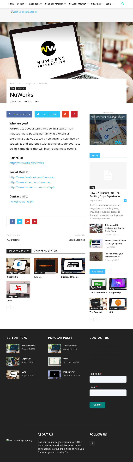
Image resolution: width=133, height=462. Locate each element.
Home (11, 4)
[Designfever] (54, 374)
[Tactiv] (18, 289)
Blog (108, 4)
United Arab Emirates (96, 288)
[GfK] (118, 304)
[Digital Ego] (12, 361)
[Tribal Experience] (98, 284)
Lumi (24, 372)
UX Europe (34, 4)
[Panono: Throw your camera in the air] (96, 256)
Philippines (21, 88)
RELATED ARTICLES (19, 251)
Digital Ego (26, 359)
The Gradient (96, 312)
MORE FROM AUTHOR (45, 251)
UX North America (53, 4)
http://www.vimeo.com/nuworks (30, 182)
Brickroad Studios (70, 277)
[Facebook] (92, 443)
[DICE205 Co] (18, 266)
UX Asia (20, 4)
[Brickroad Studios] (73, 266)
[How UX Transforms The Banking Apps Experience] (108, 175)
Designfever (68, 372)
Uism (65, 359)
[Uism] (54, 361)
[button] (123, 4)
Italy (112, 289)
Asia (12, 88)
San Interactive (29, 346)
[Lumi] (12, 374)
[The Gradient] (98, 304)
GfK (111, 312)
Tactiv (9, 300)
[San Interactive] (12, 348)
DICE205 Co (12, 277)
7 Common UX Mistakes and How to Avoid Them (114, 228)
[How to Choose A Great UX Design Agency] (96, 243)
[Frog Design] (118, 284)
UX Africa (96, 4)
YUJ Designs (13, 239)
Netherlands (96, 308)
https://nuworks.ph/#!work (27, 163)
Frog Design (115, 292)
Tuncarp (38, 277)
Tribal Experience (98, 292)
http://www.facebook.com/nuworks (32, 177)
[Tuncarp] (46, 266)
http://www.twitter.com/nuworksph (32, 187)
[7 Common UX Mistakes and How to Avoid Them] (96, 228)
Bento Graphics (77, 239)
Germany (114, 308)
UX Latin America (77, 4)
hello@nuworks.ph (21, 201)
